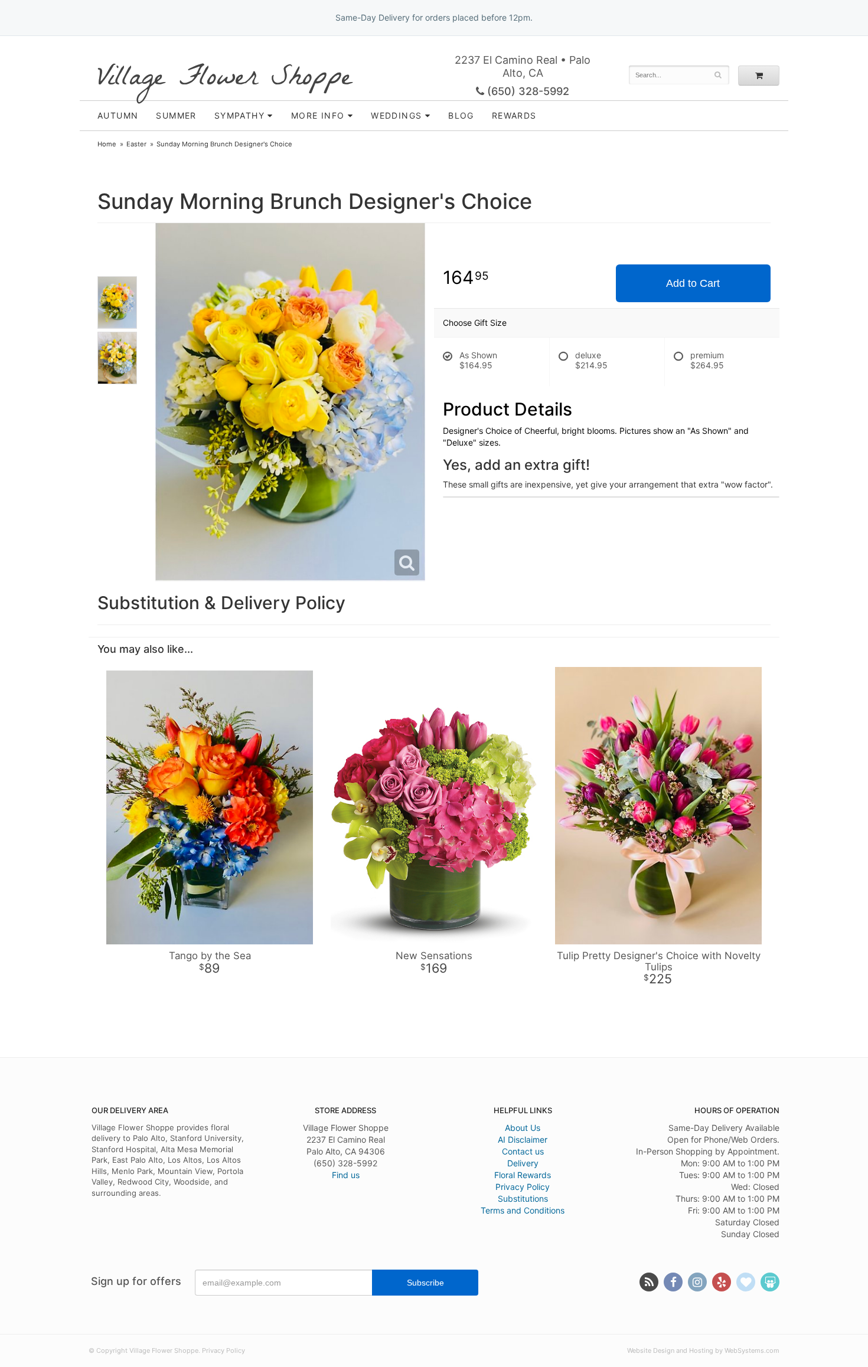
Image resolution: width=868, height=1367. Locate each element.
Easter (136, 144)
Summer (176, 115)
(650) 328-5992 (526, 91)
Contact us (523, 1151)
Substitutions (523, 1198)
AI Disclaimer (522, 1139)
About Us (522, 1128)
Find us (346, 1175)
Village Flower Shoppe (224, 78)
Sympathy (239, 115)
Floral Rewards (522, 1175)
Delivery (523, 1163)
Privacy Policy (522, 1187)
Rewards (514, 115)
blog (461, 115)
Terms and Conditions (522, 1210)
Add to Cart (693, 283)
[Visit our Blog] (648, 1282)
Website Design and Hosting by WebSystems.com (703, 1350)
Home (106, 144)
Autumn (117, 115)
